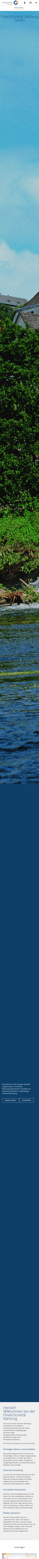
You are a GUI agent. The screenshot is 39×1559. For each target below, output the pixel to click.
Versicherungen (9, 1433)
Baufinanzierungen (10, 1437)
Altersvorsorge (21, 1435)
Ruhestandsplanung (14, 1428)
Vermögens (19, 1426)
